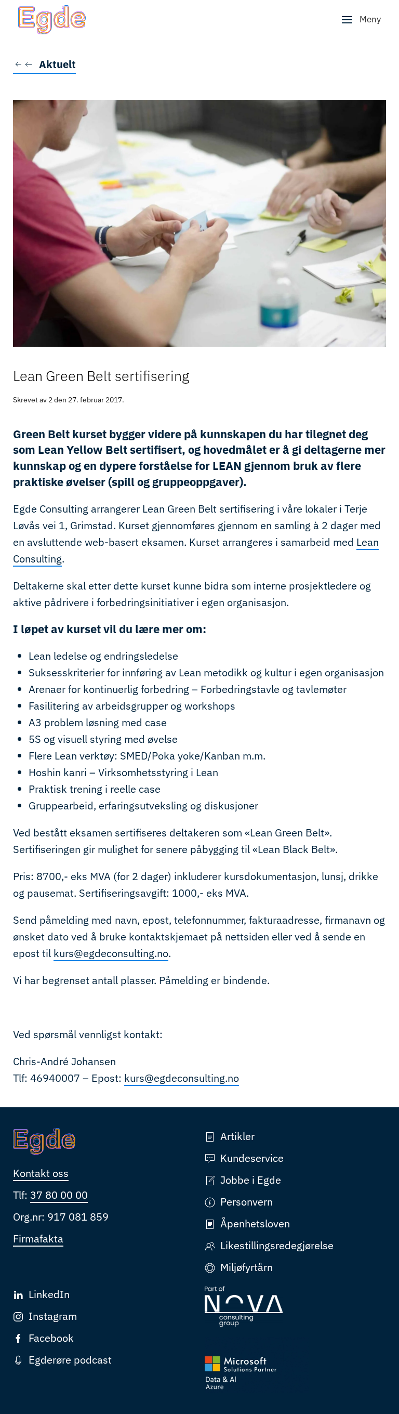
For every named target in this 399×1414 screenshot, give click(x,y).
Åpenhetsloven (255, 1223)
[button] (361, 20)
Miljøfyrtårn (246, 1267)
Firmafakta (38, 1239)
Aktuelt (57, 64)
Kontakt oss (41, 1173)
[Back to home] (52, 19)
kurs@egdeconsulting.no (111, 953)
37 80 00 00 (59, 1195)
